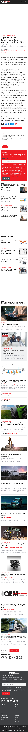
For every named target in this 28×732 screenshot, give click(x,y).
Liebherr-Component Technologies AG (14, 547)
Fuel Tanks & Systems (9, 35)
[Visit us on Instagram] (20, 657)
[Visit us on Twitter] (6, 657)
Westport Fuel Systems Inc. (11, 487)
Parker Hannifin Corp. (9, 384)
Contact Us (12, 728)
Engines (3, 34)
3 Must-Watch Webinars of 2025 (8, 188)
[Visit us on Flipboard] (17, 657)
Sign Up (6, 178)
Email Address (6, 158)
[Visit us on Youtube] (13, 657)
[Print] (2, 124)
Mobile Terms (8, 176)
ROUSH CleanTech (9, 577)
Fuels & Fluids (11, 34)
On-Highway (4, 481)
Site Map (18, 728)
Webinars (3, 322)
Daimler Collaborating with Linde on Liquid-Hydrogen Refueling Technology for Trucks (13, 637)
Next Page (14, 650)
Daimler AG (7, 639)
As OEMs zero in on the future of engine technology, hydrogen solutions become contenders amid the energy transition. (11, 460)
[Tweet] (12, 124)
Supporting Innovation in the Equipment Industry (9, 208)
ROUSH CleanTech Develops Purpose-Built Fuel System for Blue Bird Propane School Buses (13, 606)
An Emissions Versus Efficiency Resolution (9, 260)
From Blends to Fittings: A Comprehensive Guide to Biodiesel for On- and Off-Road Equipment (13, 424)
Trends (3, 239)
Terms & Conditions (21, 726)
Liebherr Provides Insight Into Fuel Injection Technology (13, 544)
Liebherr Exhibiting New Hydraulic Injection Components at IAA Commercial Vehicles (8, 252)
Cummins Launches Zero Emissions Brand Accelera (13, 514)
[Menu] (25, 1)
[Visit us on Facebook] (2, 657)
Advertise (4, 726)
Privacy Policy (17, 176)
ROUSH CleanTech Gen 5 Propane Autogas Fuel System (13, 575)
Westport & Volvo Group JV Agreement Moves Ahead (12, 484)
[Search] (22, 1)
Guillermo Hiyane (6, 394)
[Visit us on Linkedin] (10, 657)
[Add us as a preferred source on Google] (16, 124)
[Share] (6, 124)
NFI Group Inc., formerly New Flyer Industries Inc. (9, 241)
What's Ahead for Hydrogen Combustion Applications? (9, 215)
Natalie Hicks (5, 401)
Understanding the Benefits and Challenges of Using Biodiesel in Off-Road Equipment (9, 198)
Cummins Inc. (7, 517)
